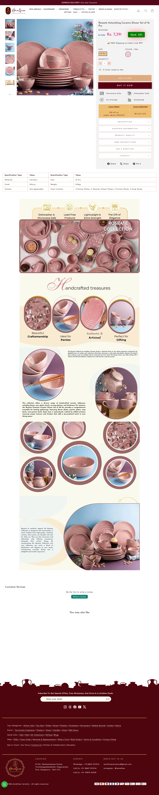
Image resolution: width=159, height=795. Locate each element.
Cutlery (110, 725)
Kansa (118, 725)
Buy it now (125, 85)
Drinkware (64, 9)
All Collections (37, 735)
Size (101, 49)
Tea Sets (40, 725)
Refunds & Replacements (44, 739)
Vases (48, 730)
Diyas (64, 730)
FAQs (16, 739)
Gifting (67, 12)
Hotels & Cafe (88, 12)
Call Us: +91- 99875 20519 (85, 772)
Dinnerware (49, 9)
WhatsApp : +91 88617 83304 (86, 764)
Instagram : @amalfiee (114, 768)
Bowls (56, 725)
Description (125, 122)
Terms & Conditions (92, 739)
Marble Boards (98, 725)
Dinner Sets (28, 725)
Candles (56, 730)
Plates (48, 725)
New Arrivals (35, 9)
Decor (91, 9)
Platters (63, 725)
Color (131, 49)
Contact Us (36, 745)
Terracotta (79, 9)
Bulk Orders (76, 739)
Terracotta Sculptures (25, 730)
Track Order (26, 739)
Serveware (85, 725)
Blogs (56, 735)
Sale (75, 12)
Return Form (63, 739)
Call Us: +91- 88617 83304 (85, 768)
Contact (125, 156)
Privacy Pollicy (109, 739)
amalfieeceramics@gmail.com (118, 764)
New (27, 735)
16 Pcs (103, 54)
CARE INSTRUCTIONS (125, 142)
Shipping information (125, 128)
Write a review (79, 597)
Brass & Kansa (105, 9)
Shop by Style (121, 9)
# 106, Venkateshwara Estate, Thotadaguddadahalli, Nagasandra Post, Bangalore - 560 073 (51, 767)
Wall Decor (74, 730)
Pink (128, 54)
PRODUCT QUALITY (125, 135)
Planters (40, 730)
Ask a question (125, 149)
